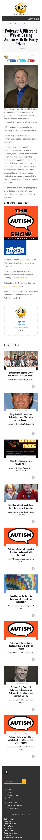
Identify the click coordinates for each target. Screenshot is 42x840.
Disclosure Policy (13, 795)
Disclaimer (7, 835)
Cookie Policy (8, 831)
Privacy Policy (8, 826)
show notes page (27, 260)
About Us (11, 792)
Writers (10, 789)
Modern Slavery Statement (13, 838)
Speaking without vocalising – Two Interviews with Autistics (21, 506)
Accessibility (8, 828)
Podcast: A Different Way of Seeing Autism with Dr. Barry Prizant (21, 37)
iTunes (7, 286)
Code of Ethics (8, 819)
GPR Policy (7, 821)
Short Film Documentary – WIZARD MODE (21, 462)
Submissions (12, 798)
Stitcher (15, 286)
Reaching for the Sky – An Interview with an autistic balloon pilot (21, 599)
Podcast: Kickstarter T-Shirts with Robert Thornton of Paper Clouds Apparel (21, 739)
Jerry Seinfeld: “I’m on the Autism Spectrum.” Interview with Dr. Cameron (21, 417)
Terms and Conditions (11, 833)
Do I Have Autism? (13, 808)
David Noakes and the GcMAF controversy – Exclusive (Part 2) (21, 374)
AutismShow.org (20, 278)
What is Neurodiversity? (15, 805)
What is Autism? (13, 802)
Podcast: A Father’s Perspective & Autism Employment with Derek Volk (21, 552)
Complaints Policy (10, 824)
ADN (19, 56)
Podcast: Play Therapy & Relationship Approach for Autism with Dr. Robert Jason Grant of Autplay (21, 691)
